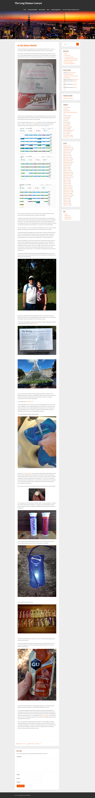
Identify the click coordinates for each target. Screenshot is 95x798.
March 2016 (67, 170)
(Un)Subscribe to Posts (68, 98)
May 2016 (67, 168)
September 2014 (68, 195)
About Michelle (42, 9)
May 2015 (67, 182)
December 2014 (68, 190)
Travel (66, 133)
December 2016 (68, 159)
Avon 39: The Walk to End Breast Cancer (71, 9)
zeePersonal (28, 795)
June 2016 (67, 167)
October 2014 (68, 193)
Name (18, 774)
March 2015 (67, 185)
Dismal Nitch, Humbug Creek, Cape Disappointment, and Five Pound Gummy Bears (71, 60)
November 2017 (68, 147)
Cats (66, 109)
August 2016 (67, 164)
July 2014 (67, 198)
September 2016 (68, 162)
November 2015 (68, 173)
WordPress (21, 795)
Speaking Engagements (56, 9)
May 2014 (67, 201)
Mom (66, 53)
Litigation (67, 123)
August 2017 (67, 150)
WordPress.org (68, 219)
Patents (66, 125)
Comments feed (68, 217)
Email (18, 778)
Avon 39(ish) (67, 55)
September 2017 (68, 149)
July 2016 (67, 165)
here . (23, 250)
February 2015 (68, 187)
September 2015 (68, 177)
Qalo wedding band (46, 715)
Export (66, 118)
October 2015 (68, 175)
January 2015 (68, 188)
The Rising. (35, 323)
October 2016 (68, 160)
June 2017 (67, 152)
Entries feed (67, 215)
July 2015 (67, 178)
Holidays (67, 122)
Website (18, 782)
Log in (66, 214)
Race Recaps (67, 127)
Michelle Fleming (32, 743)
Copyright (67, 117)
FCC (65, 120)
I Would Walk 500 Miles (70, 63)
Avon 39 (34, 122)
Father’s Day (75, 79)
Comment (19, 756)
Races (48, 9)
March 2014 (67, 205)
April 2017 (67, 154)
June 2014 (67, 200)
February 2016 (68, 172)
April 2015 (67, 183)
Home (24, 9)
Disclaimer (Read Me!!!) (32, 9)
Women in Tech (68, 136)
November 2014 (68, 191)
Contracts (67, 115)
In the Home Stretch (69, 57)
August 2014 (67, 196)
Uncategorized (68, 135)
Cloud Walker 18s (29, 401)
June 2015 (67, 180)
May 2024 (67, 146)
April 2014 (67, 203)
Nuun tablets (29, 473)
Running (66, 128)
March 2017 (67, 155)
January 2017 (68, 157)
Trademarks (67, 132)
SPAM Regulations (69, 130)
